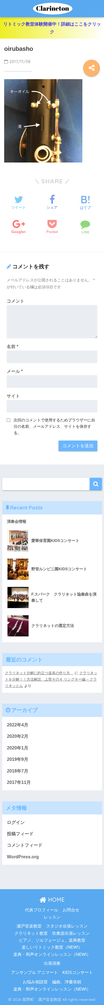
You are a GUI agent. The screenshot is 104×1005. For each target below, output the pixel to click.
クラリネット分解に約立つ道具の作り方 (39, 673)
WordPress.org (23, 856)
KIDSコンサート (77, 972)
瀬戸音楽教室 (29, 926)
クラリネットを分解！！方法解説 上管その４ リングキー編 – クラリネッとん (51, 679)
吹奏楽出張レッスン (71, 933)
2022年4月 (17, 724)
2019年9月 (17, 759)
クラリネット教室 (31, 933)
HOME (55, 899)
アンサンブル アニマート (34, 972)
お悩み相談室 (35, 982)
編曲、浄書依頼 (66, 982)
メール (15, 371)
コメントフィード (24, 845)
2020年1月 (17, 748)
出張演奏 (52, 963)
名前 (12, 346)
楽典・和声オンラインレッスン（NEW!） (52, 954)
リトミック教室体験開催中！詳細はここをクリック (52, 28)
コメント (15, 301)
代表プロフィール (41, 910)
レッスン (52, 917)
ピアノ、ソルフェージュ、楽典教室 (52, 940)
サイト (13, 396)
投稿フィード (20, 833)
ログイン (16, 822)
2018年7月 (17, 771)
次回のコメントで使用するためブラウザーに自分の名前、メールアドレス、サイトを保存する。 (54, 426)
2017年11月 (19, 782)
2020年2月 (17, 736)
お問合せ (71, 910)
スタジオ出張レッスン (67, 926)
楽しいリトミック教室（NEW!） (52, 947)
